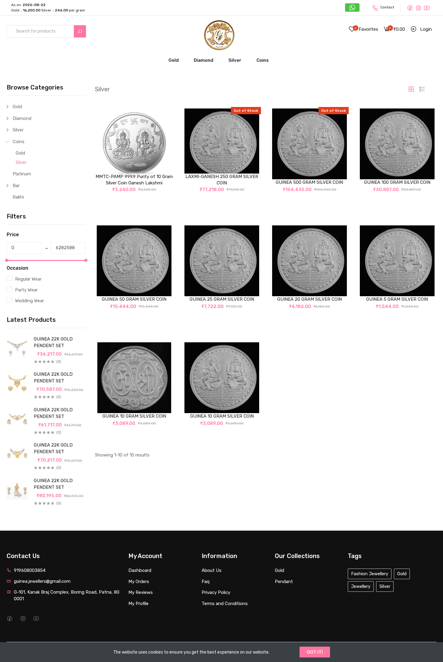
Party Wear (26, 290)
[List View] (422, 89)
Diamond (203, 60)
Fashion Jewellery (369, 573)
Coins (262, 60)
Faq (205, 581)
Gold (173, 60)
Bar (16, 185)
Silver (234, 60)
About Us (212, 570)
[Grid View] (411, 89)
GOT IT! (315, 652)
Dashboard (139, 570)
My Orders (138, 581)
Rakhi (18, 197)
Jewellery (360, 586)
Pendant (284, 581)
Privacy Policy (216, 592)
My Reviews (140, 592)
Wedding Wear (29, 300)
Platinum (22, 174)
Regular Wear (28, 279)
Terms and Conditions (225, 603)
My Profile (138, 603)
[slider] (7, 260)
